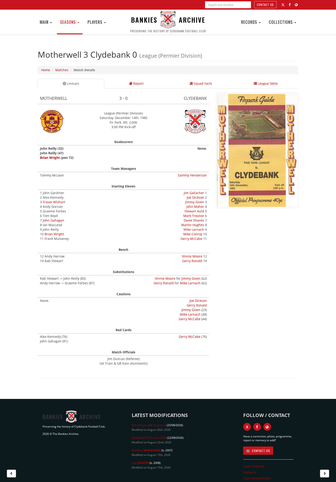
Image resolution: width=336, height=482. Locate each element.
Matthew (146, 450)
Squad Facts (202, 83)
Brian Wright (50, 157)
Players (96, 22)
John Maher (195, 206)
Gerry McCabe (191, 238)
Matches (61, 70)
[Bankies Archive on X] (283, 5)
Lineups (72, 83)
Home (45, 70)
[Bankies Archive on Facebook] (289, 5)
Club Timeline (253, 466)
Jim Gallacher (194, 193)
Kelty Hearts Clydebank (149, 425)
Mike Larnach (194, 229)
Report (138, 83)
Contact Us (265, 4)
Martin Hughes (192, 225)
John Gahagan (53, 220)
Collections (281, 22)
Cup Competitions (257, 478)
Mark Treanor (193, 216)
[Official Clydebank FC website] (267, 427)
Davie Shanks (194, 220)
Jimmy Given (194, 202)
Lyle (140, 463)
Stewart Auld (194, 211)
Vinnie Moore (192, 256)
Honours (249, 472)
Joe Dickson (195, 197)
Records (249, 22)
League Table (267, 83)
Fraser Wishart (54, 202)
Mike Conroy (192, 234)
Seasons (68, 22)
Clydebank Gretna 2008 (149, 438)
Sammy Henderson (192, 175)
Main (45, 22)
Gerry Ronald (192, 261)
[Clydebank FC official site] (296, 5)
